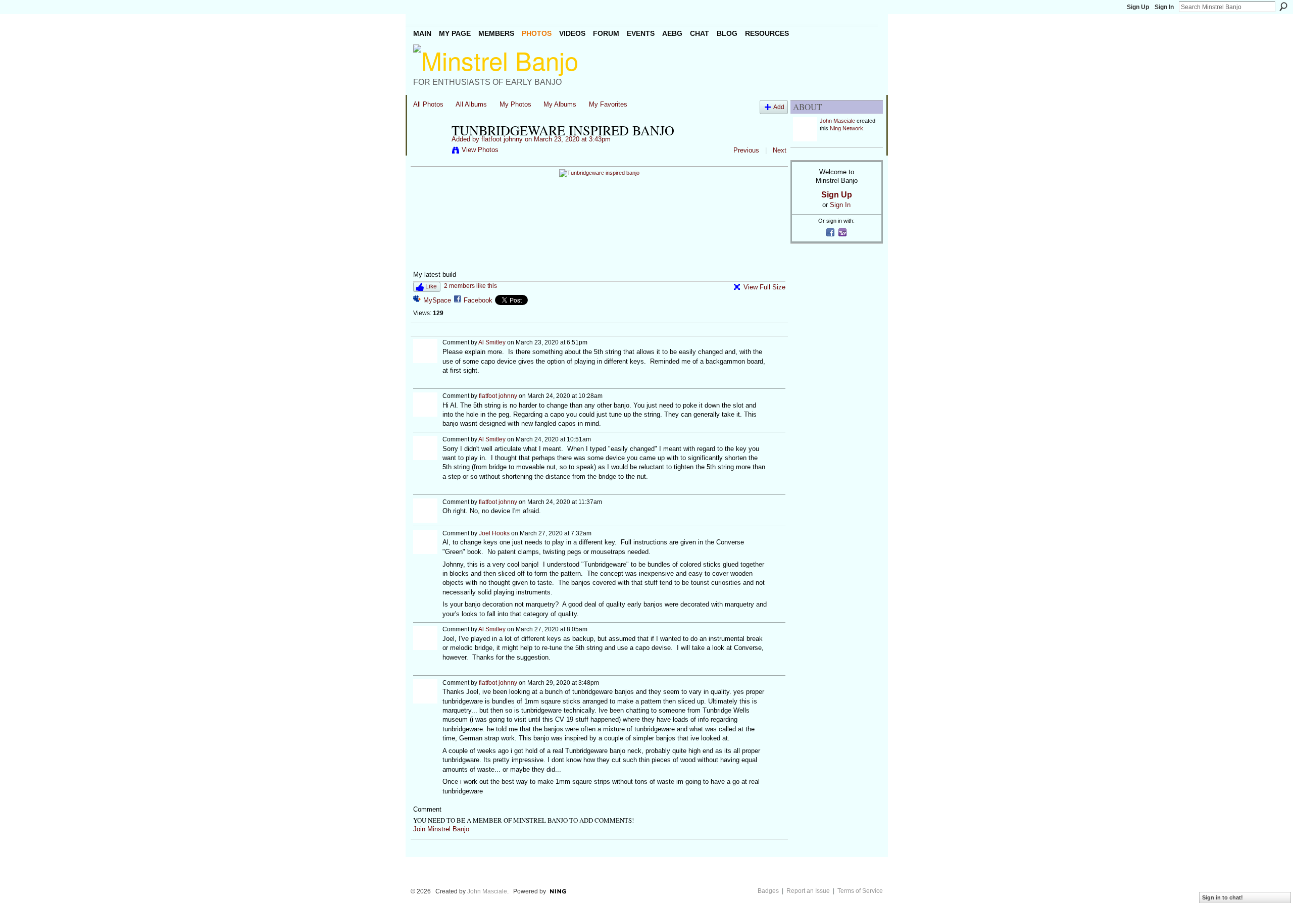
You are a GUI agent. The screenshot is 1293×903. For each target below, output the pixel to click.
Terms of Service (860, 890)
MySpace (437, 300)
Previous (746, 150)
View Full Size (764, 287)
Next (779, 150)
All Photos (428, 104)
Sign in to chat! (1222, 897)
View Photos (480, 150)
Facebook (478, 300)
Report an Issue (808, 890)
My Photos (515, 104)
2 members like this (470, 285)
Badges (768, 890)
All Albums (471, 104)
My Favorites (608, 104)
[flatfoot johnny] (429, 151)
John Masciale (837, 121)
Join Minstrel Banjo (441, 829)
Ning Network (846, 128)
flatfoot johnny (502, 139)
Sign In (1164, 7)
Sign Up (1138, 7)
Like (431, 286)
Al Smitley (492, 342)
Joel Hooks (494, 533)
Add (778, 107)
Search (1283, 6)
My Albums (559, 104)
